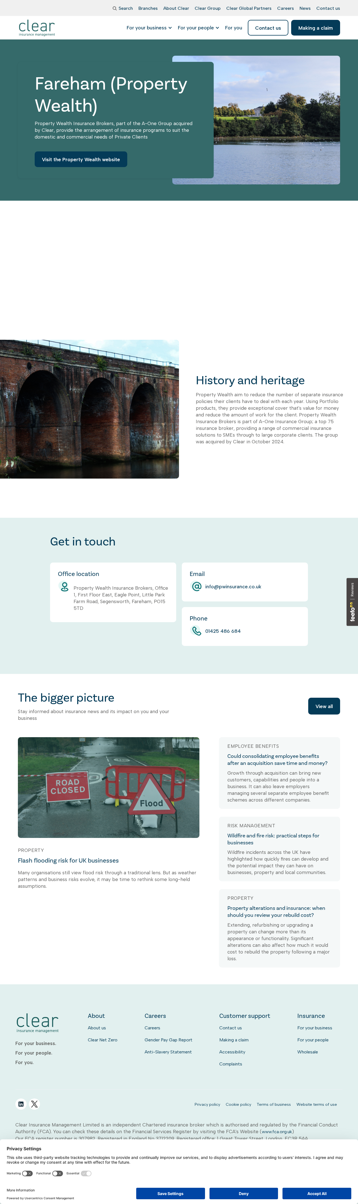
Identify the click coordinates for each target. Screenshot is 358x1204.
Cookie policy (238, 1104)
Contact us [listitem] (268, 28)
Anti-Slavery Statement (168, 1052)
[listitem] (233, 27)
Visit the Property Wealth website (81, 159)
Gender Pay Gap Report (168, 1040)
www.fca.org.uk (277, 1131)
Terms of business (274, 1104)
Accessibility (232, 1052)
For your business (314, 1027)
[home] (37, 28)
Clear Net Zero (102, 1040)
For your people (313, 1040)
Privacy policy (207, 1104)
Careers (152, 1027)
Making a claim (234, 1040)
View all (324, 706)
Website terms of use (316, 1104)
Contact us (230, 1027)
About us (97, 1027)
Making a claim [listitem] (315, 28)
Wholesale (307, 1052)
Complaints (230, 1064)
